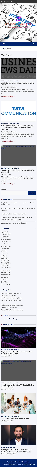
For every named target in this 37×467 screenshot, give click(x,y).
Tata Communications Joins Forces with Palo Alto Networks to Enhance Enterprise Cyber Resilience (17, 127)
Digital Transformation (8, 295)
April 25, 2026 (4, 389)
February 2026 (5, 234)
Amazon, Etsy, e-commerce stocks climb (14, 223)
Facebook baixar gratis (23, 462)
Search (3, 189)
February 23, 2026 (6, 454)
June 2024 (4, 282)
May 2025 (4, 256)
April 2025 (4, 258)
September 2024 (6, 275)
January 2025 (5, 265)
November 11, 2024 (6, 132)
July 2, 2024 (4, 174)
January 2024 (5, 284)
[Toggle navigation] (3, 44)
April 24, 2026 (4, 420)
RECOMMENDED (8, 325)
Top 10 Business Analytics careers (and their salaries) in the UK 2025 (17, 352)
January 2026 (5, 237)
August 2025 (5, 248)
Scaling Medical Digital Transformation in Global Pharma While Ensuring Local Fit (16, 450)
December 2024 (6, 267)
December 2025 (6, 239)
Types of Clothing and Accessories (12, 310)
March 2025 (5, 260)
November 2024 (6, 270)
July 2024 (4, 279)
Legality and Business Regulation (11, 298)
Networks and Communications (10, 123)
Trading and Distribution (9, 307)
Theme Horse (11, 464)
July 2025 (4, 251)
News (3, 303)
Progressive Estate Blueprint (10, 319)
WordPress (32, 464)
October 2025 (5, 244)
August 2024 (5, 277)
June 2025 (4, 253)
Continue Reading (7, 96)
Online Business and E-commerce (12, 305)
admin (14, 87)
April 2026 (4, 232)
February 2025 (5, 263)
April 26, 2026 (4, 356)
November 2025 (6, 241)
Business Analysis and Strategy (10, 81)
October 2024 (5, 272)
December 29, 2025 (6, 87)
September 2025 (6, 246)
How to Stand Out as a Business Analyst (13, 214)
